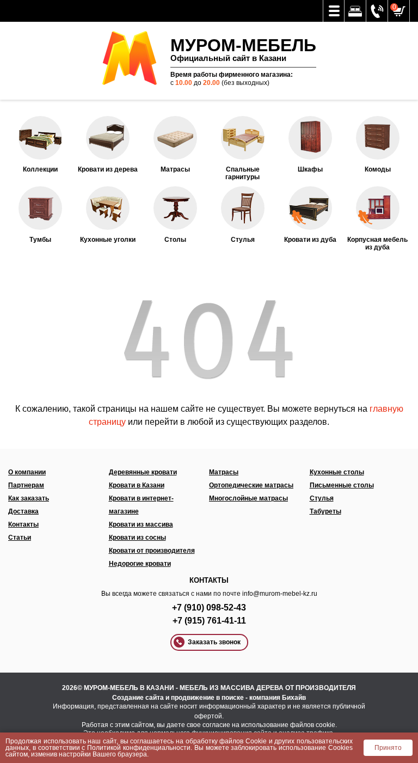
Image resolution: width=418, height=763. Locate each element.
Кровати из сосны (137, 537)
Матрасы (223, 472)
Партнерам (26, 485)
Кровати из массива (141, 524)
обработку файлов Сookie (226, 740)
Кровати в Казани (136, 485)
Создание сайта (138, 697)
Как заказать (28, 498)
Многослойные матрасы (248, 498)
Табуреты (325, 511)
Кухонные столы (337, 472)
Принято (388, 747)
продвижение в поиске (207, 697)
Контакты (23, 524)
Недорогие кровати (140, 563)
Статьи (19, 537)
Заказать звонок (214, 642)
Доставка (23, 511)
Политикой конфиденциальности (138, 747)
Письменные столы (342, 485)
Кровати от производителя (152, 550)
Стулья (322, 498)
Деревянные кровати (143, 472)
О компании (27, 472)
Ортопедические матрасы (251, 485)
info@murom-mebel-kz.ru (279, 593)
